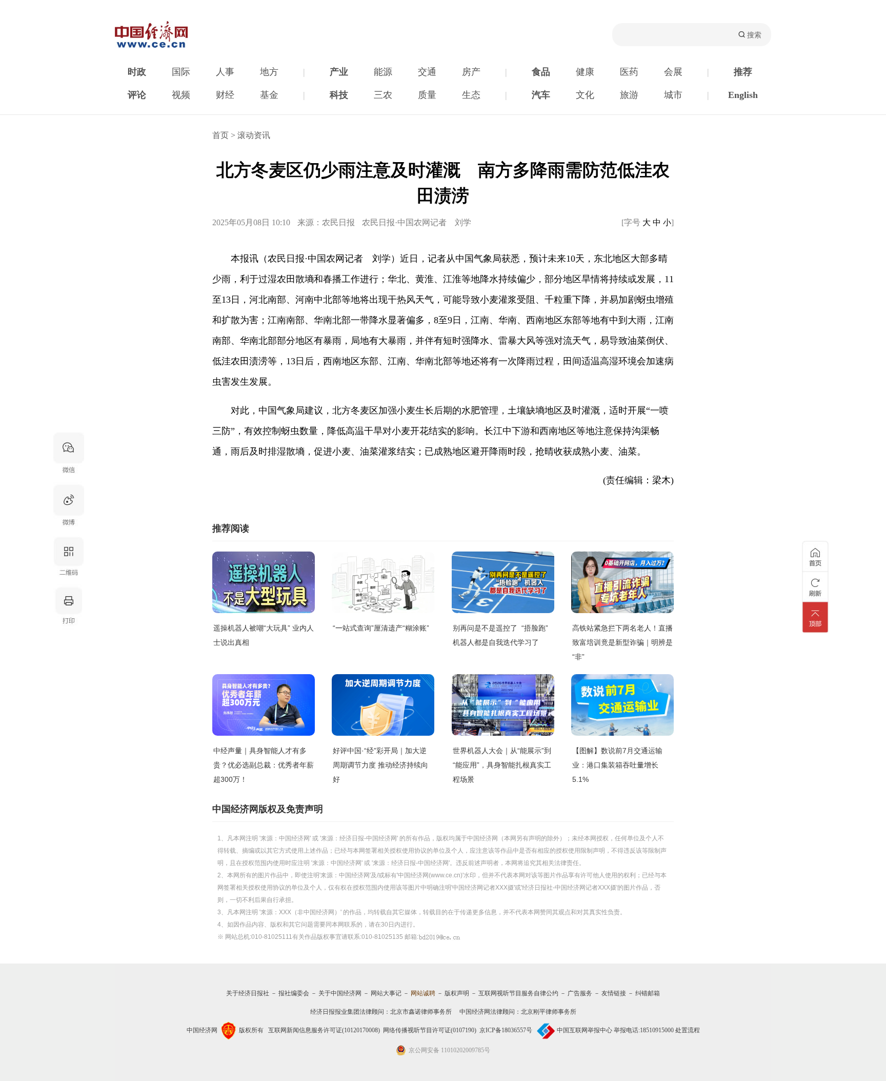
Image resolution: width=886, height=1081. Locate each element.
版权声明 (457, 993)
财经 (225, 95)
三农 (383, 95)
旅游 (629, 95)
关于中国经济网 (339, 993)
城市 (673, 95)
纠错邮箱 (647, 993)
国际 (181, 72)
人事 (225, 72)
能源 (383, 72)
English (743, 95)
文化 (585, 95)
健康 (585, 72)
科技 (339, 95)
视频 (181, 95)
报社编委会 (293, 993)
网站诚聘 (423, 993)
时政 (137, 72)
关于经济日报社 (247, 993)
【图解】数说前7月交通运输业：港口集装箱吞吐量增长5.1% (617, 764)
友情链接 (613, 993)
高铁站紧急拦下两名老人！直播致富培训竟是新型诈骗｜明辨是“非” (622, 642)
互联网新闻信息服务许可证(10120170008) (324, 1030)
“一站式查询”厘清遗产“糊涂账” (381, 628)
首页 (220, 135)
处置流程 (687, 1030)
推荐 (743, 72)
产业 (339, 72)
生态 (471, 95)
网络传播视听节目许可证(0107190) (429, 1030)
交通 (427, 72)
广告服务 (580, 993)
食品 (541, 72)
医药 (629, 72)
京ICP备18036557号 (505, 1030)
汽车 (541, 95)
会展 (673, 72)
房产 (471, 72)
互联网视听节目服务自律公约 (518, 993)
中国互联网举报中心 (584, 1030)
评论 (137, 95)
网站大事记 (386, 993)
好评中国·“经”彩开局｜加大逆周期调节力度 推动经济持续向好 (380, 764)
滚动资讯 (253, 135)
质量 (427, 95)
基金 (269, 95)
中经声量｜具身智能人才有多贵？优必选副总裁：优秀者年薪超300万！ (263, 764)
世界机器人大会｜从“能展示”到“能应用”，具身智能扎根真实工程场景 (502, 764)
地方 (269, 72)
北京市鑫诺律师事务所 (421, 1011)
